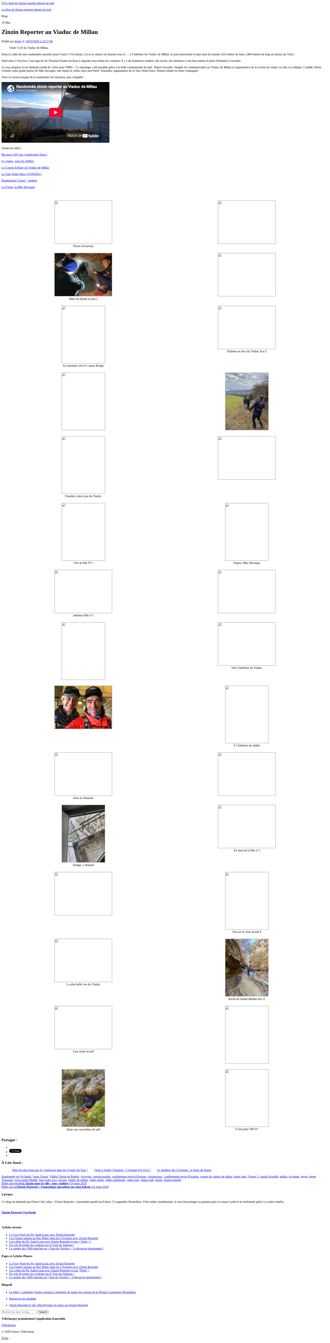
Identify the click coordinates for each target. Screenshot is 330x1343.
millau (283, 1176)
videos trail (147, 1180)
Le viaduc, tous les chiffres (18, 161)
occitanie (294, 1176)
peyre (304, 1176)
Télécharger (9, 1325)
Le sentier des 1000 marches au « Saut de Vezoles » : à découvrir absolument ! (56, 1248)
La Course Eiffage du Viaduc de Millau (25, 167)
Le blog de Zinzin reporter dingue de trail (26, 9)
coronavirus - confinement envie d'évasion (173, 1176)
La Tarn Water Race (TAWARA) (21, 174)
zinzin (158, 1180)
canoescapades (102, 1176)
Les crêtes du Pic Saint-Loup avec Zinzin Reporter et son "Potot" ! (49, 1270)
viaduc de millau (78, 1180)
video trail (133, 1180)
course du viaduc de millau (216, 1176)
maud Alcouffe (269, 1176)
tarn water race (48, 1180)
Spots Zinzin (40, 1176)
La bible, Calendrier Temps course (72, 1292)
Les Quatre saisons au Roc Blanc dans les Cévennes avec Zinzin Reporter (53, 1238)
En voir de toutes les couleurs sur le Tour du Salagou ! (41, 1245)
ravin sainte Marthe (26, 1180)
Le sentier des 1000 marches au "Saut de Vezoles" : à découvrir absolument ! (55, 1277)
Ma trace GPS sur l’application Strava (24, 154)
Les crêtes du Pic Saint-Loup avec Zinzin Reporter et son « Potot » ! (50, 1241)
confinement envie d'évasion (129, 1176)
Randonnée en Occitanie (16, 1176)
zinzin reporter (172, 1180)
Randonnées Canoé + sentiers (19, 180)
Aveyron (86, 1176)
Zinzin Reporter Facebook (19, 1212)
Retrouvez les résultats (22, 1298)
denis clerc (240, 1176)
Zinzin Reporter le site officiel (48, 1305)
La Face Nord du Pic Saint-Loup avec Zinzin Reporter (42, 1234)
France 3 (253, 1176)
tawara (62, 1180)
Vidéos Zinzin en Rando (64, 1176)
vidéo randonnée (115, 1180)
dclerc (18, 41)
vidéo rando (96, 1180)
